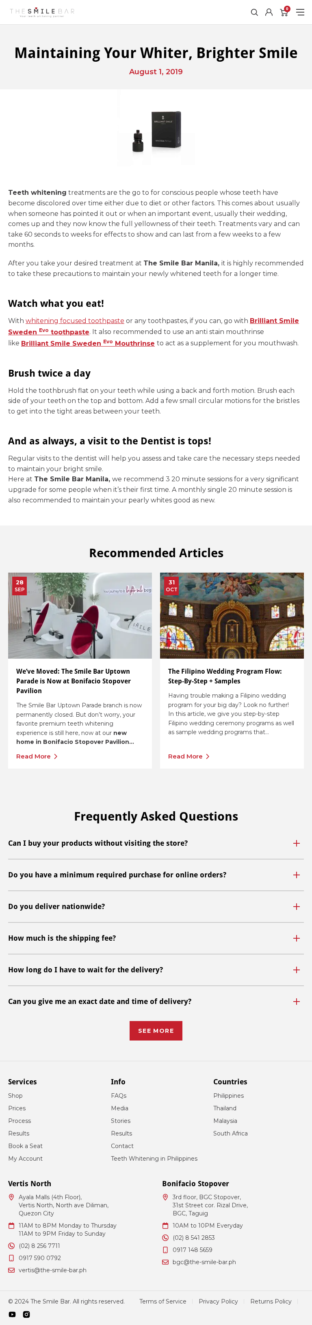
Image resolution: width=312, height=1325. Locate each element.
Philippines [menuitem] (228, 1095)
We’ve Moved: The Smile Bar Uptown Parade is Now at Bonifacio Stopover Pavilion (73, 681)
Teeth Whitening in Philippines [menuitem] (154, 1158)
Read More (33, 756)
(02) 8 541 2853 (194, 1237)
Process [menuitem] (19, 1121)
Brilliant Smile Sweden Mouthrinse (88, 343)
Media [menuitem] (119, 1108)
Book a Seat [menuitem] (25, 1146)
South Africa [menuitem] (230, 1133)
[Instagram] (26, 1314)
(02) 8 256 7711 (39, 1246)
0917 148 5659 (192, 1250)
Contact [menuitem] (122, 1146)
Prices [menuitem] (17, 1108)
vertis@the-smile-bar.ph (53, 1270)
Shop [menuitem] (15, 1095)
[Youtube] (12, 1314)
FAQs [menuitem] (118, 1095)
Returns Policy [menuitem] (271, 1301)
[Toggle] (296, 843)
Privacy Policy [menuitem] (218, 1301)
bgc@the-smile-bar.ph (204, 1262)
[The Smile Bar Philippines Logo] (42, 12)
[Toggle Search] (254, 12)
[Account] (269, 12)
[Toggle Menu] (300, 12)
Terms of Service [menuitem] (162, 1301)
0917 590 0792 (40, 1258)
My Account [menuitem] (25, 1158)
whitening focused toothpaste (75, 321)
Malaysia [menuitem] (225, 1121)
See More (156, 1030)
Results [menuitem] (18, 1133)
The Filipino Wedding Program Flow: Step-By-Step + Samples (225, 676)
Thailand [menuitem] (224, 1108)
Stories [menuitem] (120, 1121)
